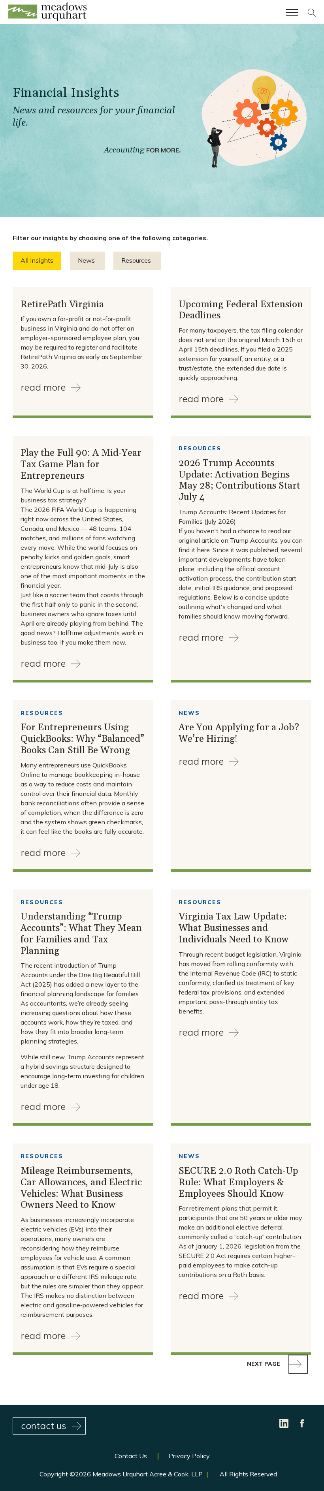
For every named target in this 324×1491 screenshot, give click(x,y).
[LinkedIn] (284, 1423)
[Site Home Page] (47, 13)
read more (43, 387)
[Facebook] (302, 1423)
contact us (43, 1425)
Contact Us (131, 1456)
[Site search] (311, 15)
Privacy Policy (189, 1456)
